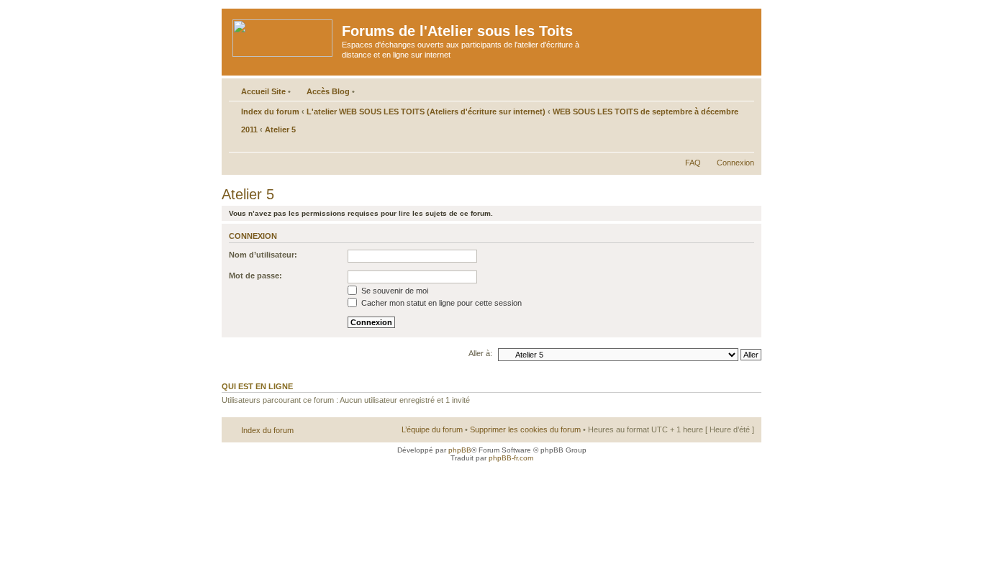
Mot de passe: (255, 275)
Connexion (735, 162)
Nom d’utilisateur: (263, 254)
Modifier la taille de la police (743, 144)
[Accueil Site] (283, 35)
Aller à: (480, 353)
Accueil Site (263, 91)
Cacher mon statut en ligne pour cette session (440, 303)
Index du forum (270, 111)
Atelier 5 (280, 129)
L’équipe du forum (432, 429)
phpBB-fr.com (511, 458)
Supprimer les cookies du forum (525, 429)
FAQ (693, 162)
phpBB (459, 450)
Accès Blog (328, 91)
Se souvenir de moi (393, 290)
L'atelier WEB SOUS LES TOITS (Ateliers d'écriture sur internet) (426, 111)
